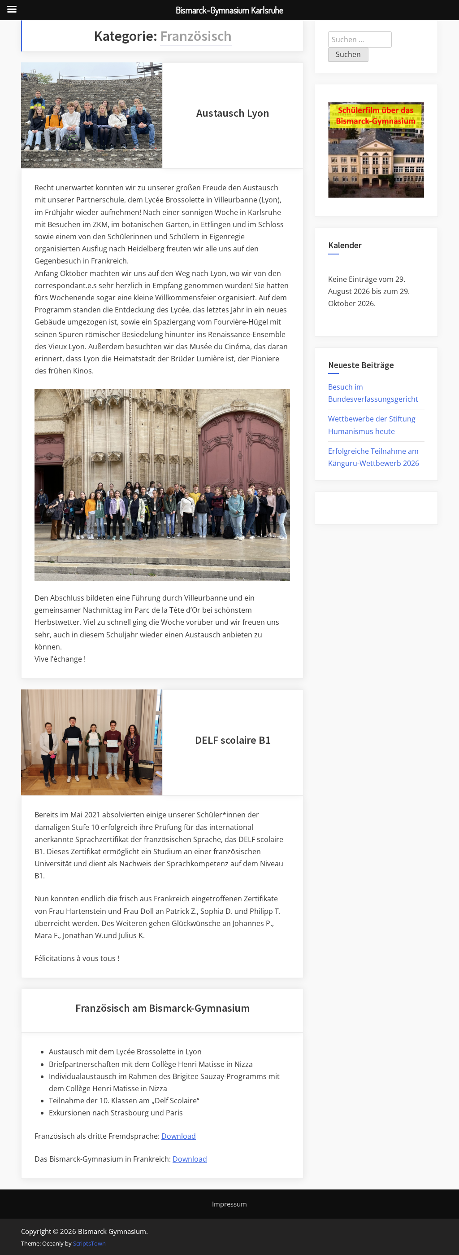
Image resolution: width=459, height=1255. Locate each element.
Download (178, 1136)
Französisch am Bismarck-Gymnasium (162, 1008)
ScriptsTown (89, 1243)
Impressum (229, 1203)
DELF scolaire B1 (233, 740)
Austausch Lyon (232, 113)
